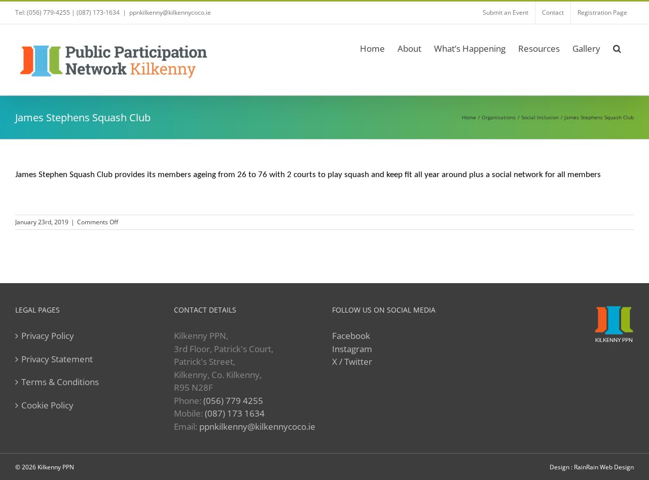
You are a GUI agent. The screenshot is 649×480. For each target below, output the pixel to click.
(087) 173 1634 (235, 413)
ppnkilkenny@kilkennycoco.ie (257, 426)
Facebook (351, 335)
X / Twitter (352, 361)
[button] (617, 47)
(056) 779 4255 (233, 400)
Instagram (352, 349)
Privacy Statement (57, 359)
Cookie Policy (47, 405)
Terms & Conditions (60, 382)
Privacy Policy (47, 335)
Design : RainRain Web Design (592, 467)
